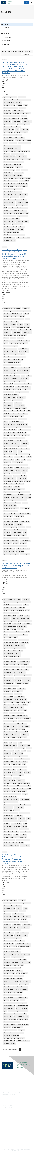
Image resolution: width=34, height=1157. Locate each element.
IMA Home (4, 1118)
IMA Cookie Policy (7, 1136)
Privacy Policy (6, 1141)
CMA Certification (6, 1120)
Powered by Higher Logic (17, 1153)
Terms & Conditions (7, 1138)
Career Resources (7, 1125)
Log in (26, 2)
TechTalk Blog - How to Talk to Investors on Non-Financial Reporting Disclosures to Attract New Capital (16, 566)
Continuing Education (7, 1123)
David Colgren (8, 80)
